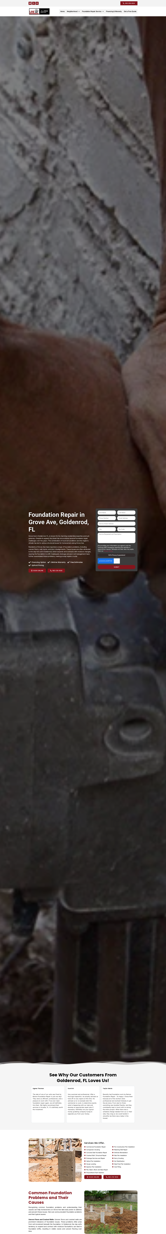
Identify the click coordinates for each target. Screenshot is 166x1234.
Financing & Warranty (114, 11)
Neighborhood (72, 11)
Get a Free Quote (130, 11)
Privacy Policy (108, 551)
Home (62, 11)
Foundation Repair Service (91, 11)
